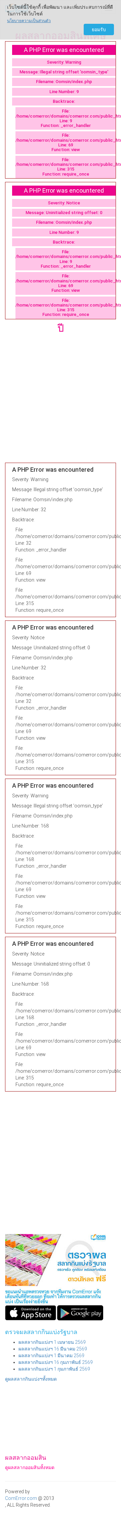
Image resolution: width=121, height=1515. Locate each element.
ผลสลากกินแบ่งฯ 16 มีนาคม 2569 (52, 1349)
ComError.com (21, 1498)
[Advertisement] (60, 402)
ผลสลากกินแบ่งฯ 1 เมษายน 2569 (52, 1342)
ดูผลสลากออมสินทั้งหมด (29, 1467)
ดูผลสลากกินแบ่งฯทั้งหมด (31, 1379)
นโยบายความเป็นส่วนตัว (29, 20)
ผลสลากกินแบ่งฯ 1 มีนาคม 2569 (51, 1355)
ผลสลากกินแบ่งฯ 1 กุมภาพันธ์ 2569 (54, 1369)
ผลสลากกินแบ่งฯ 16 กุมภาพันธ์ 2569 (55, 1362)
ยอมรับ (99, 29)
